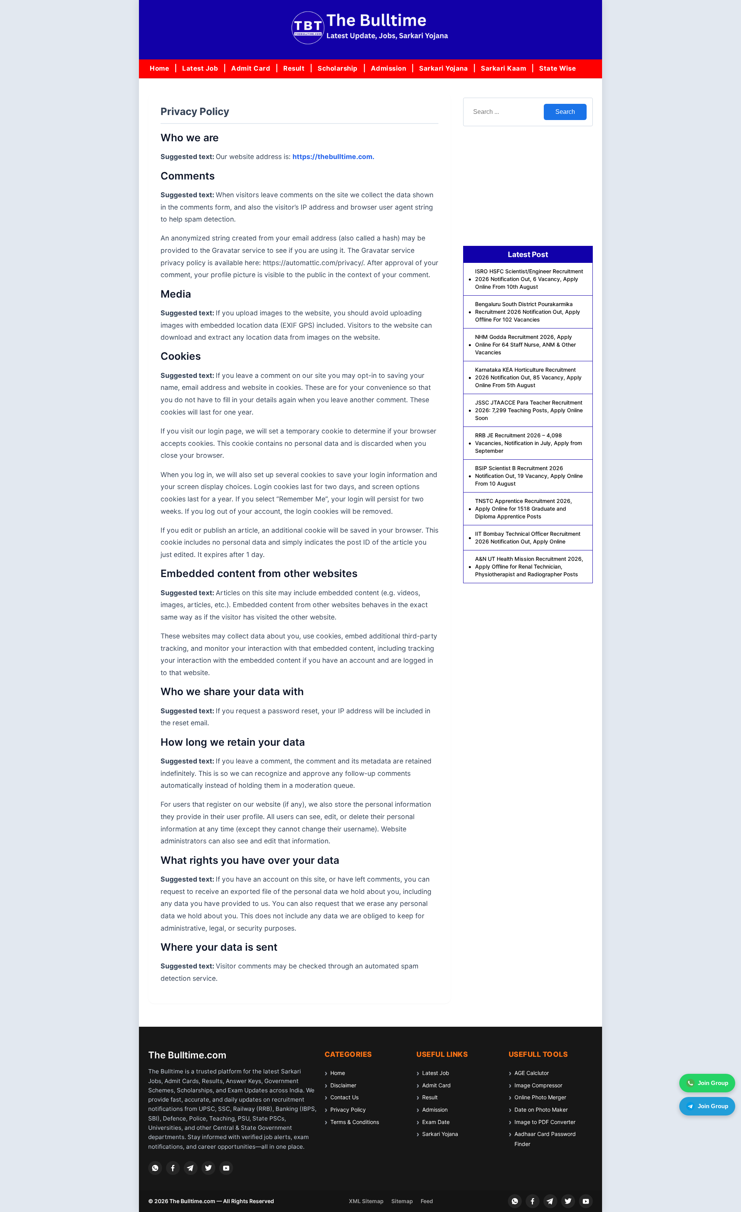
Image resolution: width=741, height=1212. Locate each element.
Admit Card (250, 68)
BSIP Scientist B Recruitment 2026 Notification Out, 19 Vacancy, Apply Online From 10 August (529, 476)
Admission (388, 68)
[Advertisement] (528, 186)
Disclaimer (343, 1085)
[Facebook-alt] (173, 1168)
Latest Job (200, 68)
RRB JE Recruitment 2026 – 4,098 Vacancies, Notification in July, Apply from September (528, 443)
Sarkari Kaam (503, 68)
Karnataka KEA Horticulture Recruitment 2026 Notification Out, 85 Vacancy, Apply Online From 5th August (528, 377)
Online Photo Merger (540, 1097)
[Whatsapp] (155, 1168)
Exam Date (436, 1122)
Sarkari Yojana (443, 68)
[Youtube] (226, 1168)
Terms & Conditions (354, 1122)
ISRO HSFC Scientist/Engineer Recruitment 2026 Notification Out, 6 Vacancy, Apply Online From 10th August (529, 279)
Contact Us (344, 1097)
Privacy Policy (348, 1109)
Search (565, 111)
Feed (427, 1201)
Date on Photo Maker (541, 1109)
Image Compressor (538, 1085)
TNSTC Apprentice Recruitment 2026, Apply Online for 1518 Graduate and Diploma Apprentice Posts (523, 509)
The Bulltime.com (187, 1055)
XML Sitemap (366, 1201)
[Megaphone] (191, 1168)
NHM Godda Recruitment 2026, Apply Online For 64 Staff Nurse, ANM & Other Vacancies (525, 344)
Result (294, 68)
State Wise (557, 68)
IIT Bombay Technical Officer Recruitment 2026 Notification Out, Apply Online (527, 537)
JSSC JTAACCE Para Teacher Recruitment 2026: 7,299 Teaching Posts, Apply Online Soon (529, 410)
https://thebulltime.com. (333, 156)
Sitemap (402, 1201)
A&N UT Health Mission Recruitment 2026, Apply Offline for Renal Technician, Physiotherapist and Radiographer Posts (529, 566)
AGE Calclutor (531, 1073)
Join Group (713, 1083)
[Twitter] (208, 1168)
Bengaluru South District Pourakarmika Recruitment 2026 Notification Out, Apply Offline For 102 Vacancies (527, 312)
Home (159, 68)
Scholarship (338, 68)
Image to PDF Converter (544, 1122)
